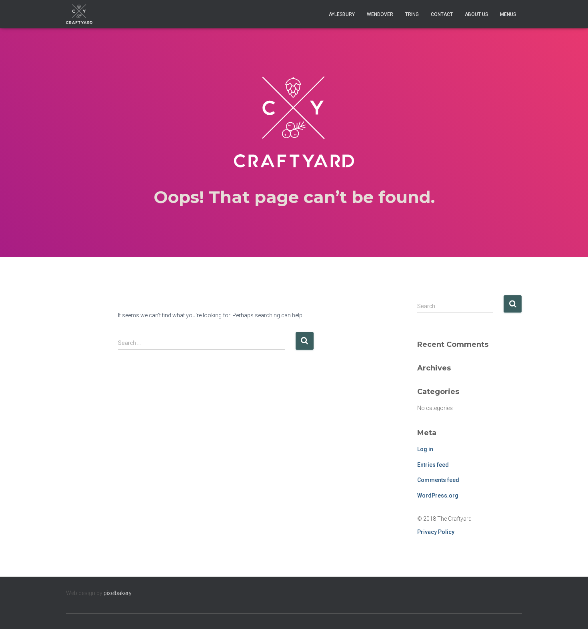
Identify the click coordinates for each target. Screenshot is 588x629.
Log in (425, 449)
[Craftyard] (79, 14)
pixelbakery (118, 593)
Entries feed (433, 465)
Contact (442, 14)
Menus (508, 14)
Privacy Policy (435, 532)
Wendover (380, 14)
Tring (412, 14)
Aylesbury (342, 14)
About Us (476, 14)
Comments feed (438, 480)
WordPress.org (437, 495)
